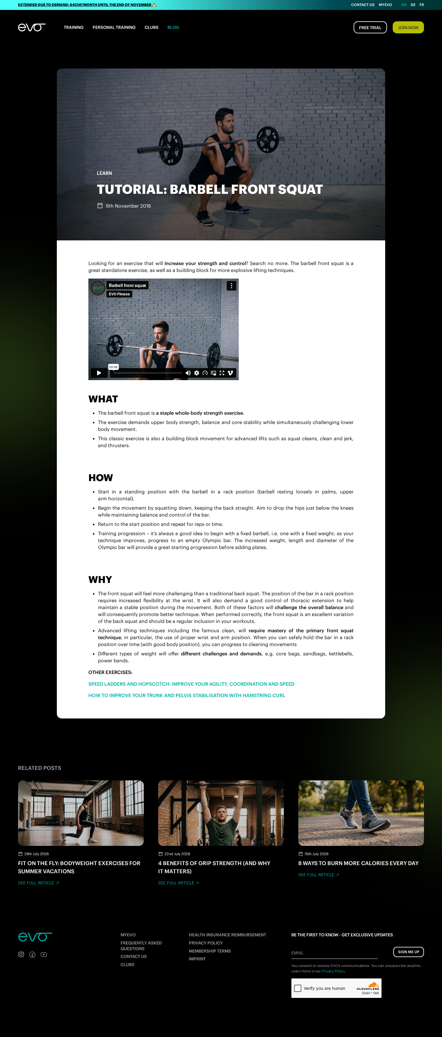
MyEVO (128, 935)
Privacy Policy (206, 943)
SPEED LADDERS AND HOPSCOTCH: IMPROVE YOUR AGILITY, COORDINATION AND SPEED (191, 684)
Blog (173, 27)
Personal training (114, 27)
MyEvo (385, 4)
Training (74, 27)
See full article (36, 883)
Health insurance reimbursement (227, 935)
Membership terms (210, 951)
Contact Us (363, 4)
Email (297, 953)
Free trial (370, 27)
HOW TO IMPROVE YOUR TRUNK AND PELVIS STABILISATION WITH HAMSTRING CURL (186, 695)
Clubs (151, 27)
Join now (408, 27)
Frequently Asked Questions (141, 945)
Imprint (197, 959)
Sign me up (408, 952)
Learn (104, 173)
